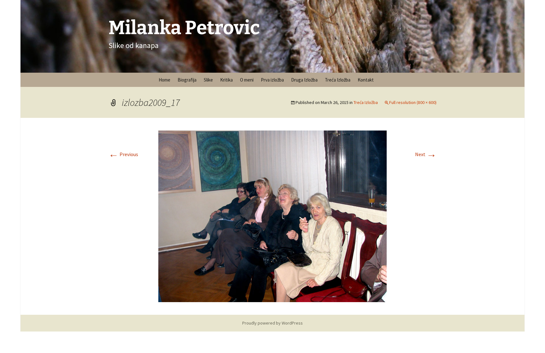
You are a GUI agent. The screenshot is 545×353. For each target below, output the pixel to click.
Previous (123, 154)
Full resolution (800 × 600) (413, 102)
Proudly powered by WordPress (272, 323)
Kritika (226, 80)
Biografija (187, 80)
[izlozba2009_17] (272, 215)
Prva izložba (272, 80)
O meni (247, 80)
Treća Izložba (337, 80)
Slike (208, 80)
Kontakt (366, 80)
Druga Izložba (304, 80)
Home (164, 80)
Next (426, 154)
